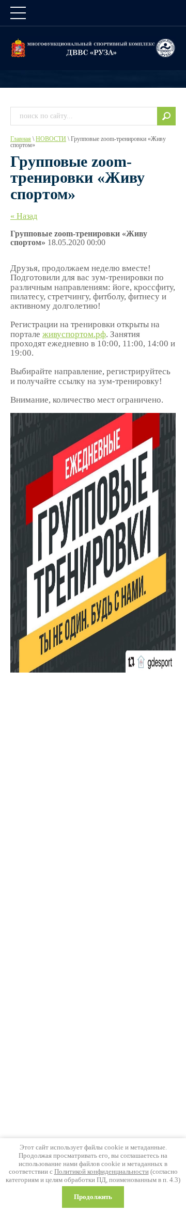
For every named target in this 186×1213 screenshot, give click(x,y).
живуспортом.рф (74, 334)
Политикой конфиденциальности (101, 1171)
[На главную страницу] (93, 48)
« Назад (23, 216)
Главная (20, 138)
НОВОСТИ (51, 138)
